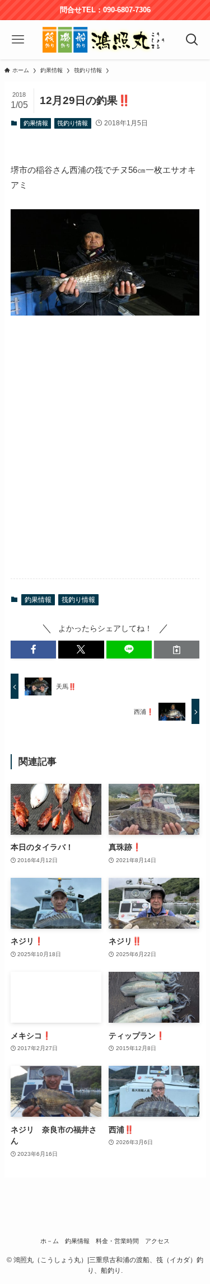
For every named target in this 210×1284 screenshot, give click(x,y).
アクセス (157, 1241)
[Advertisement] (105, 458)
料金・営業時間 (117, 1241)
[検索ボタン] (192, 39)
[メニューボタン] (18, 39)
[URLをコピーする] (176, 650)
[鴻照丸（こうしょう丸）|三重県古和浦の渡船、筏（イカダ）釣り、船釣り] (105, 39)
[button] (33, 650)
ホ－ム (49, 1241)
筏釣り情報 (72, 123)
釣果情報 (36, 123)
